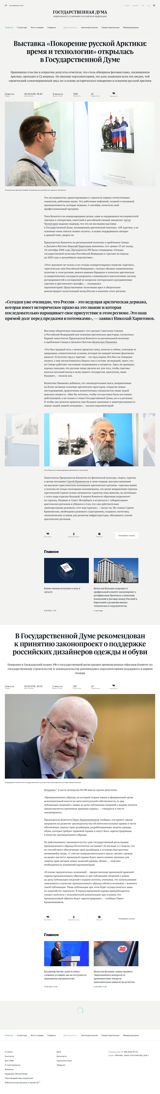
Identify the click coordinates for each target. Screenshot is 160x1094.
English (127, 5)
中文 (142, 5)
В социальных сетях (16, 5)
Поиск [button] (154, 5)
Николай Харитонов (79, 246)
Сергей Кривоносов (77, 481)
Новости (9, 93)
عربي (149, 5)
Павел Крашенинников (85, 819)
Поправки (50, 790)
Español (136, 5)
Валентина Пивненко (104, 342)
